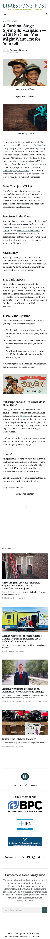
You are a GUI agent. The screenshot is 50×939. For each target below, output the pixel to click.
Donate (34, 785)
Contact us (17, 785)
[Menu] (5, 14)
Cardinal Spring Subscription (16, 170)
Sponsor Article (10, 21)
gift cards (24, 416)
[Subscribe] (44, 910)
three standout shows (36, 164)
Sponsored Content (18, 50)
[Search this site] (46, 14)
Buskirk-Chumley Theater (28, 230)
